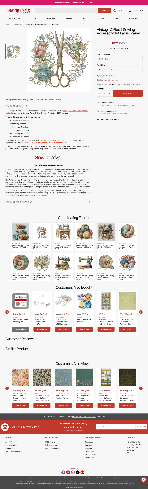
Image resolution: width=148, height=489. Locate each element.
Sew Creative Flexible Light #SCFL (40, 321)
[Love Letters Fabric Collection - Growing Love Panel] (84, 388)
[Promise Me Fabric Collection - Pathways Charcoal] (127, 388)
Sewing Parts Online (58, 140)
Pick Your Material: (104, 54)
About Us (8, 442)
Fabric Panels (17, 24)
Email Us (130, 450)
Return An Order (91, 448)
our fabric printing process (36, 195)
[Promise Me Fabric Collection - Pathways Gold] (127, 312)
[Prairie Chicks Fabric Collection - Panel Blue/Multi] (106, 388)
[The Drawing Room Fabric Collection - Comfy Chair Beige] (42, 388)
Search (105, 10)
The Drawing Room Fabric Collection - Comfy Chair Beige (42, 398)
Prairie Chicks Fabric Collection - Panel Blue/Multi (106, 398)
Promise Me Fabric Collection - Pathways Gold (127, 321)
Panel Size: (101, 65)
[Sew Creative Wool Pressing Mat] (20, 312)
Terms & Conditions (13, 451)
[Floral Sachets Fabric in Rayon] (63, 388)
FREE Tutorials (50, 442)
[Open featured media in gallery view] (86, 32)
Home (7, 24)
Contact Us (89, 442)
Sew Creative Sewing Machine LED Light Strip (62, 321)
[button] (136, 10)
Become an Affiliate (52, 448)
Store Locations (11, 445)
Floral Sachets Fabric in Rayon (62, 397)
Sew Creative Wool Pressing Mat (20, 320)
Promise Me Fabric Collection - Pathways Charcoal (127, 398)
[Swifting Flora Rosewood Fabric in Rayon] (20, 388)
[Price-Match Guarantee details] (119, 120)
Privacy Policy (90, 451)
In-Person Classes (52, 445)
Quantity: (100, 89)
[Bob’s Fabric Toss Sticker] (84, 312)
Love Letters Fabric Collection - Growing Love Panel (84, 399)
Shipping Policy (91, 454)
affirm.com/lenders (86, 481)
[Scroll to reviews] (120, 38)
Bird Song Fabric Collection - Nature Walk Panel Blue (106, 321)
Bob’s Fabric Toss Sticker (84, 320)
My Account (89, 445)
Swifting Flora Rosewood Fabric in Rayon (20, 398)
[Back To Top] (145, 486)
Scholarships (10, 448)
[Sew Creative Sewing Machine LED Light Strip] (63, 312)
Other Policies (90, 458)
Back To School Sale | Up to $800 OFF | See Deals (74, 3)
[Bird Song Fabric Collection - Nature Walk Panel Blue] (106, 312)
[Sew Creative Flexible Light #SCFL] (42, 312)
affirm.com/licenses (92, 483)
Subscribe (141, 427)
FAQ (128, 452)
